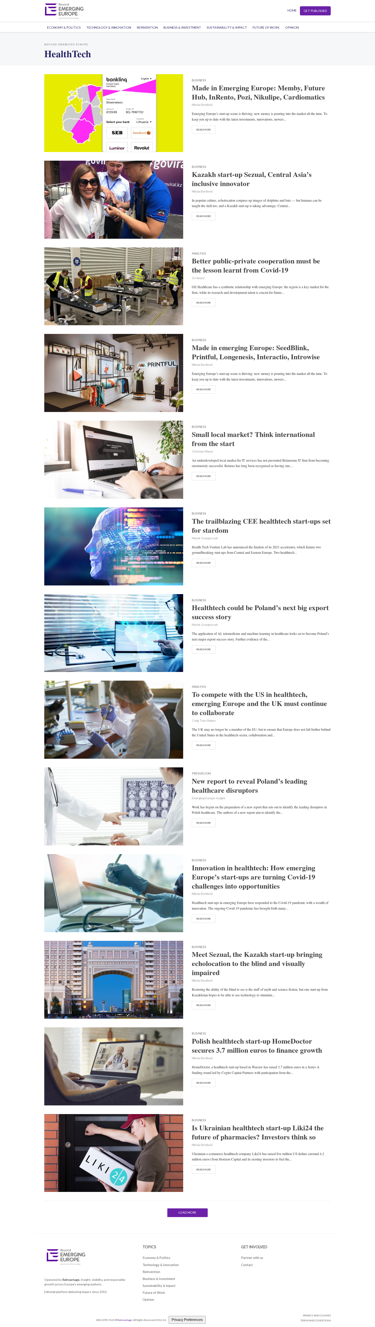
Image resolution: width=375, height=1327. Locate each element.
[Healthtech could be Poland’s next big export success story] (113, 632)
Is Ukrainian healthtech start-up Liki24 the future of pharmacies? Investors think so (258, 1132)
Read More (203, 129)
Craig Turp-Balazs (204, 720)
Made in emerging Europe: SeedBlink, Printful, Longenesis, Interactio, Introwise (256, 352)
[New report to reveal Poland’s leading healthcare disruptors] (113, 806)
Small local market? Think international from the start (253, 439)
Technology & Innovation (108, 27)
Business (199, 80)
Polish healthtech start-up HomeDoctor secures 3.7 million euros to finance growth (257, 1045)
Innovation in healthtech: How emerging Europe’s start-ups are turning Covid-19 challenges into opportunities (253, 877)
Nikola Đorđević (202, 104)
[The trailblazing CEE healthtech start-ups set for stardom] (113, 545)
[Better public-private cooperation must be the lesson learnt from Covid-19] (113, 285)
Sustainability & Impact (227, 27)
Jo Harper (198, 278)
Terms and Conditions (315, 1320)
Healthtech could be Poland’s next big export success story (260, 612)
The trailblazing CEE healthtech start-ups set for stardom (261, 525)
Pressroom (201, 773)
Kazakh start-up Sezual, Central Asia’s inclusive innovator (252, 179)
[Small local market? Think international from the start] (113, 459)
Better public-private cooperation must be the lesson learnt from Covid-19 (256, 265)
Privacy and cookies (317, 1315)
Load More (187, 1212)
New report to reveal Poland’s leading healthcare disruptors (249, 785)
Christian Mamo (202, 451)
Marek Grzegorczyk (205, 538)
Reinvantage (125, 1320)
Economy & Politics (64, 27)
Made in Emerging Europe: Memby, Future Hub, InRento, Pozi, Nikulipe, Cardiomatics (258, 92)
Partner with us (252, 1258)
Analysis (199, 253)
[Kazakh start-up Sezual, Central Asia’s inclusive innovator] (113, 199)
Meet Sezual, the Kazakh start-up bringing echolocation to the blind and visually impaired (257, 963)
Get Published (315, 11)
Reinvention (147, 27)
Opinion (292, 27)
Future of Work (266, 27)
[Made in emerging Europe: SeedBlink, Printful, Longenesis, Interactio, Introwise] (113, 372)
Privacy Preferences (187, 1320)
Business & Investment (182, 27)
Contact (247, 1265)
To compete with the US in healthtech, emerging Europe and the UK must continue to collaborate (259, 703)
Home (292, 10)
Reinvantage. (71, 1279)
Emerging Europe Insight (208, 798)
